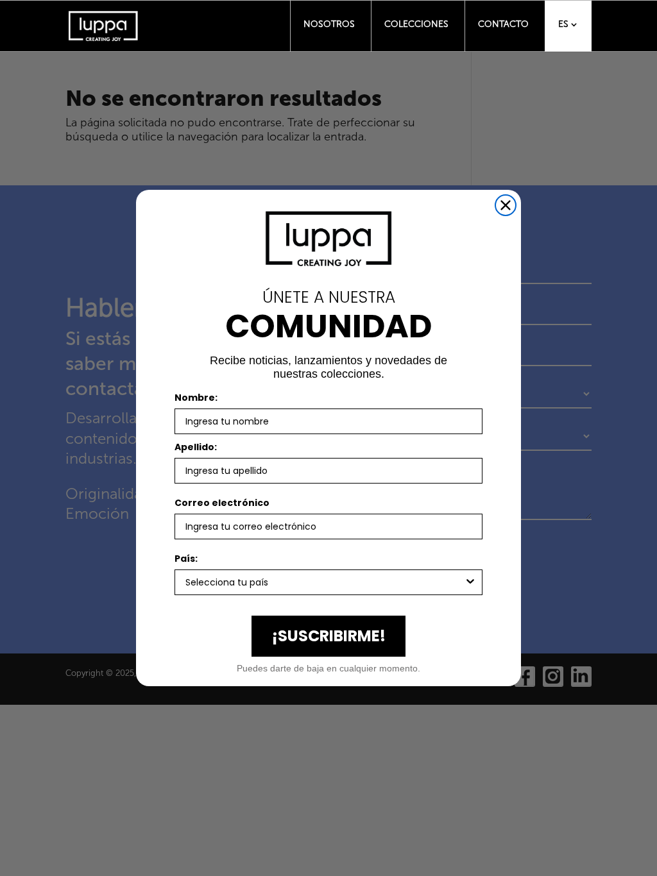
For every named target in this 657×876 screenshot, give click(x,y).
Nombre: (196, 397)
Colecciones (416, 24)
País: (186, 558)
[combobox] (324, 582)
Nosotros (329, 24)
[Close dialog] (505, 205)
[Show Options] (470, 582)
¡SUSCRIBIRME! (329, 635)
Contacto (503, 24)
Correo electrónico (222, 502)
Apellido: (196, 447)
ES (563, 24)
